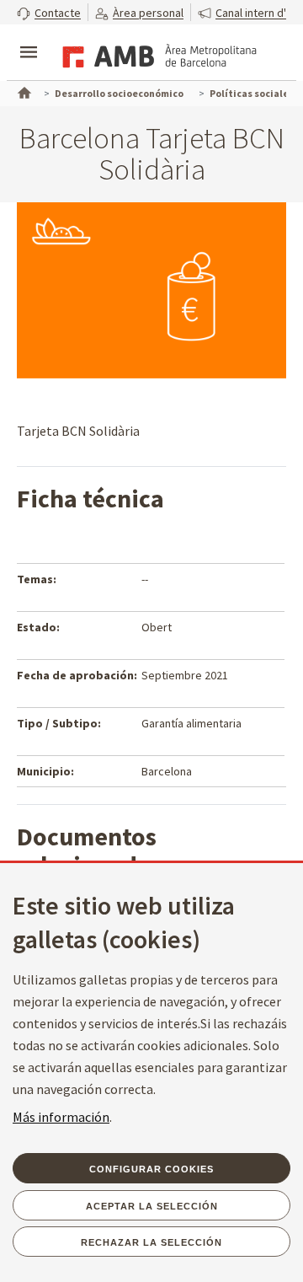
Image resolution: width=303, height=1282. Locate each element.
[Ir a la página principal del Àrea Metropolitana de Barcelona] (157, 54)
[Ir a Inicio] (23, 91)
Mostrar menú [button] (28, 37)
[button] (49, 12)
